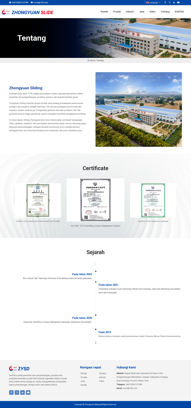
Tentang (165, 11)
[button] (95, 342)
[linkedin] (174, 2)
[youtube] (178, 2)
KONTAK (179, 11)
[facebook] (165, 2)
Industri (130, 11)
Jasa (141, 11)
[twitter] (169, 2)
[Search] (187, 11)
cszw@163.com (41, 2)
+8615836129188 (20, 2)
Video (152, 11)
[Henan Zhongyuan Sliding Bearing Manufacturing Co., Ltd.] (28, 12)
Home (92, 60)
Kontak (84, 385)
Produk (117, 11)
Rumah (104, 11)
